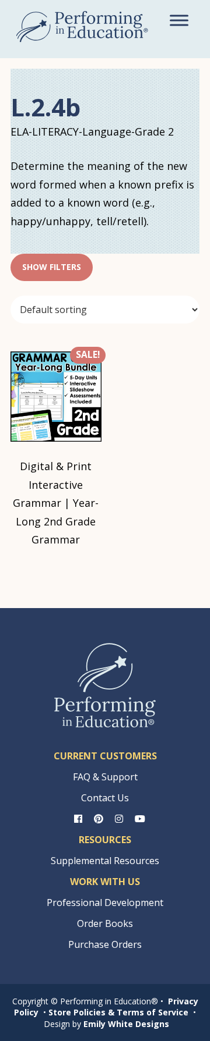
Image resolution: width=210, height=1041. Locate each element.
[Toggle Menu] (179, 20)
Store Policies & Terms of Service (118, 1012)
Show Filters (51, 266)
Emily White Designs (126, 1023)
